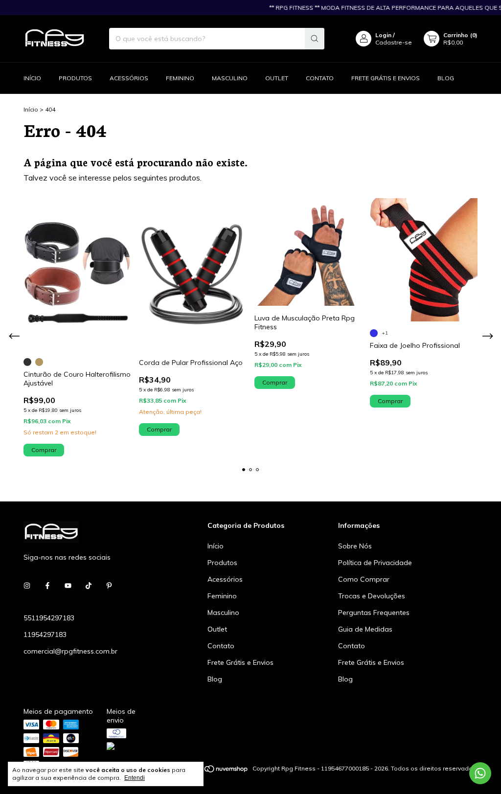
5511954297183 (48, 617)
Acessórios (129, 78)
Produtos (75, 78)
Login (383, 35)
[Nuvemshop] (211, 770)
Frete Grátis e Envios (385, 78)
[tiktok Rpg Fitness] (88, 585)
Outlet (276, 78)
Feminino (180, 78)
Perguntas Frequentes (374, 612)
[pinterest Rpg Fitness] (109, 585)
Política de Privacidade (375, 562)
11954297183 (45, 634)
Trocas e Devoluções (371, 595)
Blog (445, 78)
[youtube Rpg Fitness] (68, 585)
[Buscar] (314, 38)
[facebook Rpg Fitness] (47, 585)
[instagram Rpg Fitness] (26, 585)
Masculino (230, 78)
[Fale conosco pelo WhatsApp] (480, 773)
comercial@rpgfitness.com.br (70, 651)
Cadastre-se (393, 42)
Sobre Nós (355, 546)
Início (32, 78)
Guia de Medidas (365, 629)
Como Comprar (363, 579)
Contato (320, 78)
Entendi (134, 777)
